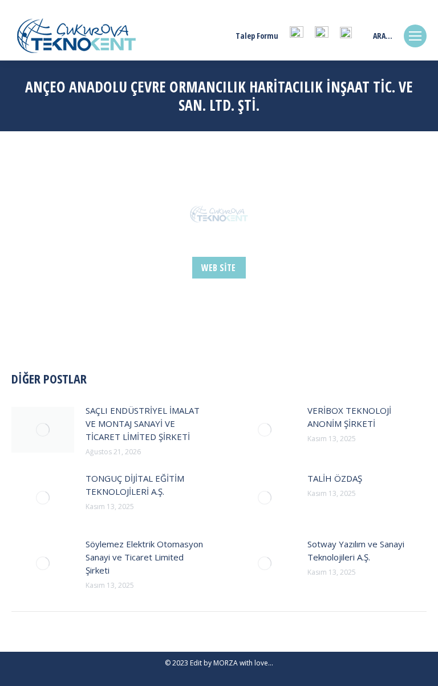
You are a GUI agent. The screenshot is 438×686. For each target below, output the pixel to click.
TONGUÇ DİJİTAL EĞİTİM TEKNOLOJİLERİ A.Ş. (135, 485)
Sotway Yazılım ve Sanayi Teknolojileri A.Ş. (355, 550)
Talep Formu (257, 36)
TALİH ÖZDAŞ (334, 478)
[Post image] (42, 430)
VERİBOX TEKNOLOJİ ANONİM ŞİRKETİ (349, 417)
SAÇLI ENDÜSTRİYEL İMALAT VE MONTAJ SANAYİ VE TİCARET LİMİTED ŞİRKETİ (143, 423)
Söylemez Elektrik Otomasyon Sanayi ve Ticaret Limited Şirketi (144, 557)
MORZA (225, 663)
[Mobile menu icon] (415, 36)
